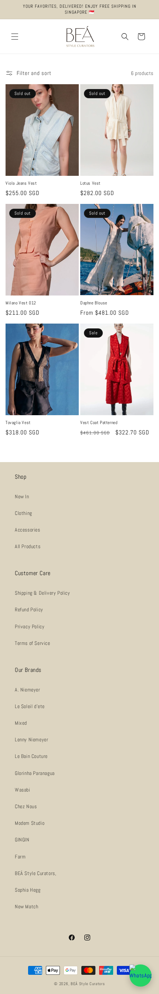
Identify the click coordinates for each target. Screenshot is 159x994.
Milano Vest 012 (21, 303)
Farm (20, 856)
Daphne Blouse (93, 303)
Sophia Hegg (28, 890)
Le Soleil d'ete (30, 706)
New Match (26, 906)
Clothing (23, 513)
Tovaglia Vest (18, 423)
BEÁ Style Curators (88, 983)
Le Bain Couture (31, 756)
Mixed (21, 723)
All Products (27, 546)
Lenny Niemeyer (31, 739)
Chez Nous (26, 806)
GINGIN (22, 839)
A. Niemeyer (27, 689)
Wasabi (22, 789)
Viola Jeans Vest (21, 183)
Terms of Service (32, 643)
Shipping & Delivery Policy (42, 593)
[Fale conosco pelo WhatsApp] (140, 975)
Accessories (27, 529)
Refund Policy (29, 609)
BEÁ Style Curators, (35, 873)
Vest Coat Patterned (98, 423)
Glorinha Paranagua (35, 773)
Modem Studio (29, 823)
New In (22, 496)
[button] (15, 36)
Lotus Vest (90, 183)
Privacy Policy (29, 626)
